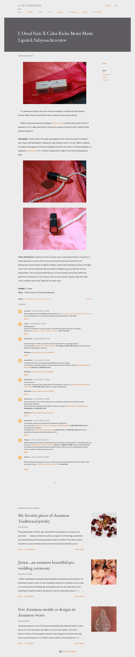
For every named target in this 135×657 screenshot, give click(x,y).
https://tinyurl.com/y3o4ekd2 (43, 352)
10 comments (29, 643)
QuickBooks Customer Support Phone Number (51, 425)
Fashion (30, 12)
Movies (85, 12)
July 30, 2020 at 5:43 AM (42, 399)
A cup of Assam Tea (29, 5)
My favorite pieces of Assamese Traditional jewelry (43, 518)
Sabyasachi (57, 123)
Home (20, 12)
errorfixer (27, 311)
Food (50, 12)
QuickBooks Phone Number (78, 406)
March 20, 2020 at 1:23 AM (40, 311)
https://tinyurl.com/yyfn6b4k (43, 391)
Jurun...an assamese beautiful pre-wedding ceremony (46, 565)
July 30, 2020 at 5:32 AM (42, 379)
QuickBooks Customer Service (42, 445)
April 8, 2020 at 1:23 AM (38, 323)
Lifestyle (60, 12)
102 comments (29, 549)
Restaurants (73, 12)
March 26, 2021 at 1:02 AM (40, 457)
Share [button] (104, 63)
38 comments (29, 596)
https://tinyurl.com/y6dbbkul (42, 372)
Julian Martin (28, 338)
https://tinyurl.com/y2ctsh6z (42, 413)
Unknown (27, 440)
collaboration (106, 74)
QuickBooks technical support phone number (75, 313)
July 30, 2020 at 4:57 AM (42, 338)
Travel (40, 12)
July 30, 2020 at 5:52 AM (42, 420)
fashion (104, 77)
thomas (26, 323)
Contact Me (97, 12)
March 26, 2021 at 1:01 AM (40, 440)
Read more (80, 549)
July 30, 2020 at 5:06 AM (42, 360)
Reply (26, 319)
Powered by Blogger (69, 651)
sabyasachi (105, 80)
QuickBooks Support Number (45, 346)
